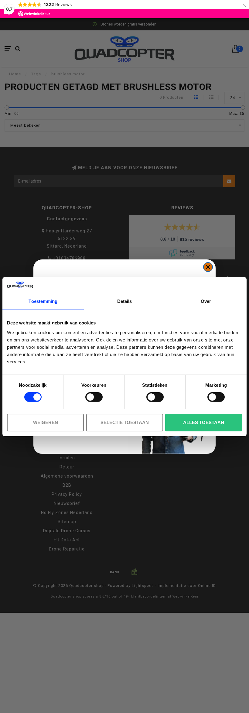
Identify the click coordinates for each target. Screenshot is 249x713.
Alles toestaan (203, 422)
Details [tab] (124, 301)
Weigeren (45, 422)
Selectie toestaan (125, 422)
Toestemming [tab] (43, 301)
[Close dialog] (208, 267)
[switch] (94, 397)
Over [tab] (206, 301)
